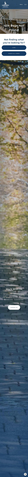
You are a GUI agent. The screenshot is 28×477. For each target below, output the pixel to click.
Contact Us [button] (14, 307)
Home (14, 47)
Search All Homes (14, 53)
